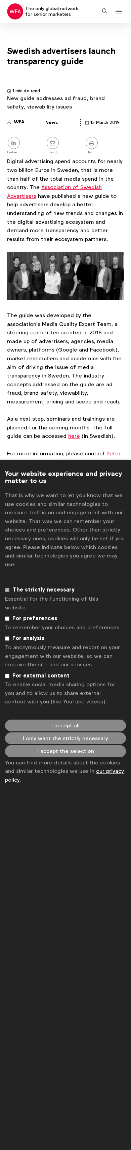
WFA (19, 122)
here (74, 436)
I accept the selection (65, 751)
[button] (120, 11)
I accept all (65, 725)
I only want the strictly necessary (65, 738)
